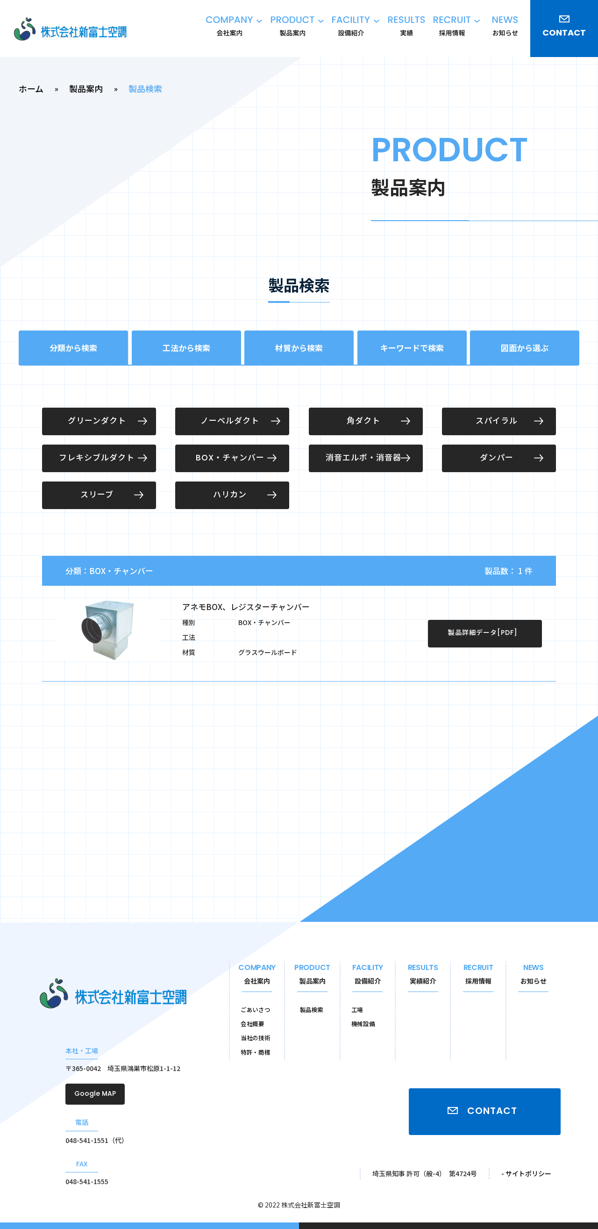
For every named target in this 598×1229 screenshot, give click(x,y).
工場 (357, 1009)
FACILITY (367, 974)
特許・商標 (255, 1052)
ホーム (31, 88)
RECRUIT (478, 974)
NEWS (533, 974)
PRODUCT (312, 974)
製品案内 (86, 88)
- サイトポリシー (526, 1173)
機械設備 (363, 1023)
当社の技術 (255, 1037)
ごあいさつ (255, 1009)
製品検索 (312, 1009)
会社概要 (252, 1023)
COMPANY (257, 974)
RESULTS (423, 974)
